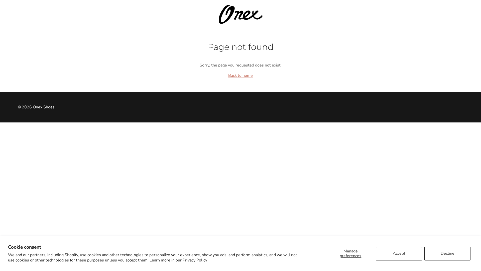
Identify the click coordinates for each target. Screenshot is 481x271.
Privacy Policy (195, 260)
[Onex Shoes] (241, 14)
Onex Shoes (44, 107)
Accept (399, 253)
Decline (447, 253)
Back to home (240, 75)
